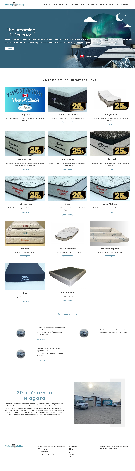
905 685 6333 (44, 450)
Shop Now (10, 48)
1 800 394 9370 (44, 452)
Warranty (72, 453)
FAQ (70, 457)
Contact (71, 455)
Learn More (67, 123)
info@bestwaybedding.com (48, 454)
